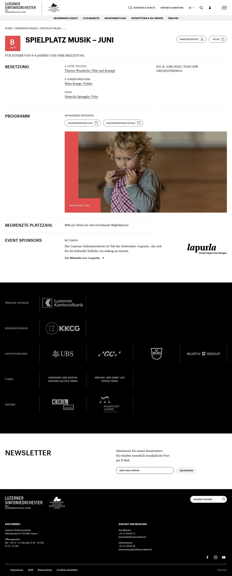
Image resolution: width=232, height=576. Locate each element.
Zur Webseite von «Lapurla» (82, 257)
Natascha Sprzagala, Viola (81, 96)
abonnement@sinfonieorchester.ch (135, 550)
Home (8, 28)
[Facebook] (207, 557)
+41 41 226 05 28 (127, 546)
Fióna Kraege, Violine (78, 83)
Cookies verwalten (67, 569)
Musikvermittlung (115, 18)
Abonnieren (186, 470)
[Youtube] (223, 557)
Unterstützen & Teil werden (147, 18)
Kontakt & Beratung (172, 7)
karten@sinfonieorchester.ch (132, 537)
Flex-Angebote (91, 18)
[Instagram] (215, 557)
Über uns (173, 18)
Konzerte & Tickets (144, 7)
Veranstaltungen (26, 28)
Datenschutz (45, 569)
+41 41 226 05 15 (127, 534)
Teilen (215, 39)
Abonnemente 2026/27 (65, 18)
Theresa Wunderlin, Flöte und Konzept (90, 70)
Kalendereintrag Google (120, 123)
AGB (30, 569)
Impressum (17, 569)
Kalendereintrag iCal (80, 123)
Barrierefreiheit (189, 39)
